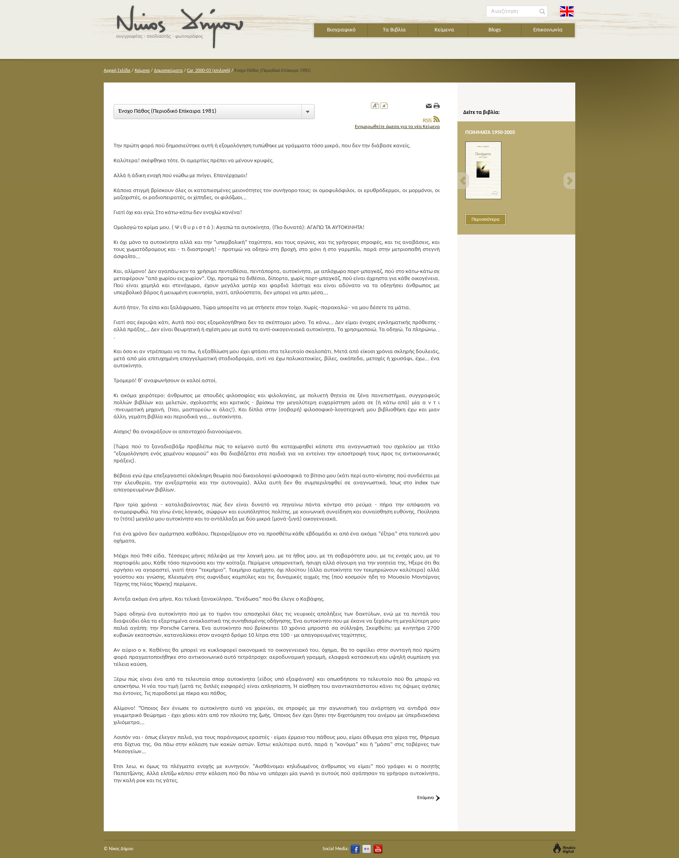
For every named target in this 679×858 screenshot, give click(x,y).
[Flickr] (366, 849)
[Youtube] (378, 849)
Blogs (494, 30)
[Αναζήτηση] (542, 12)
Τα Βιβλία (394, 30)
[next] (569, 180)
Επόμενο (425, 798)
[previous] (463, 180)
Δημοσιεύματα (168, 70)
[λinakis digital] (564, 848)
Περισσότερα (485, 219)
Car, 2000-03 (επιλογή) (208, 70)
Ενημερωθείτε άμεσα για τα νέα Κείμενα (397, 126)
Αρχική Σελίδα (117, 70)
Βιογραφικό (341, 30)
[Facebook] (355, 849)
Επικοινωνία (548, 30)
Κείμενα (444, 30)
